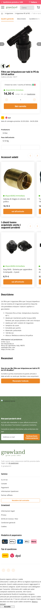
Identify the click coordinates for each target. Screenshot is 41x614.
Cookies (4, 526)
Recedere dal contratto (20, 500)
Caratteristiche (34, 19)
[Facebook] (3, 570)
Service (4, 474)
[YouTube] (8, 570)
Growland (5, 505)
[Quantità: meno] (6, 99)
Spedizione (31, 94)
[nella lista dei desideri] (11, 147)
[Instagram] (13, 570)
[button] (3, 66)
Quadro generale (7, 19)
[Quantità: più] (34, 99)
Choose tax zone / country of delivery (18, 85)
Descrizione (21, 19)
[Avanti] (39, 44)
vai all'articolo (18, 211)
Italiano (34, 2)
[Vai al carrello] (38, 7)
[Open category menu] (2, 7)
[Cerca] (31, 7)
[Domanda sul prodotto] (30, 147)
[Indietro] (2, 44)
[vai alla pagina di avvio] (11, 8)
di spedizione (13, 463)
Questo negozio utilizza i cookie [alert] (11, 579)
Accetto (7, 606)
